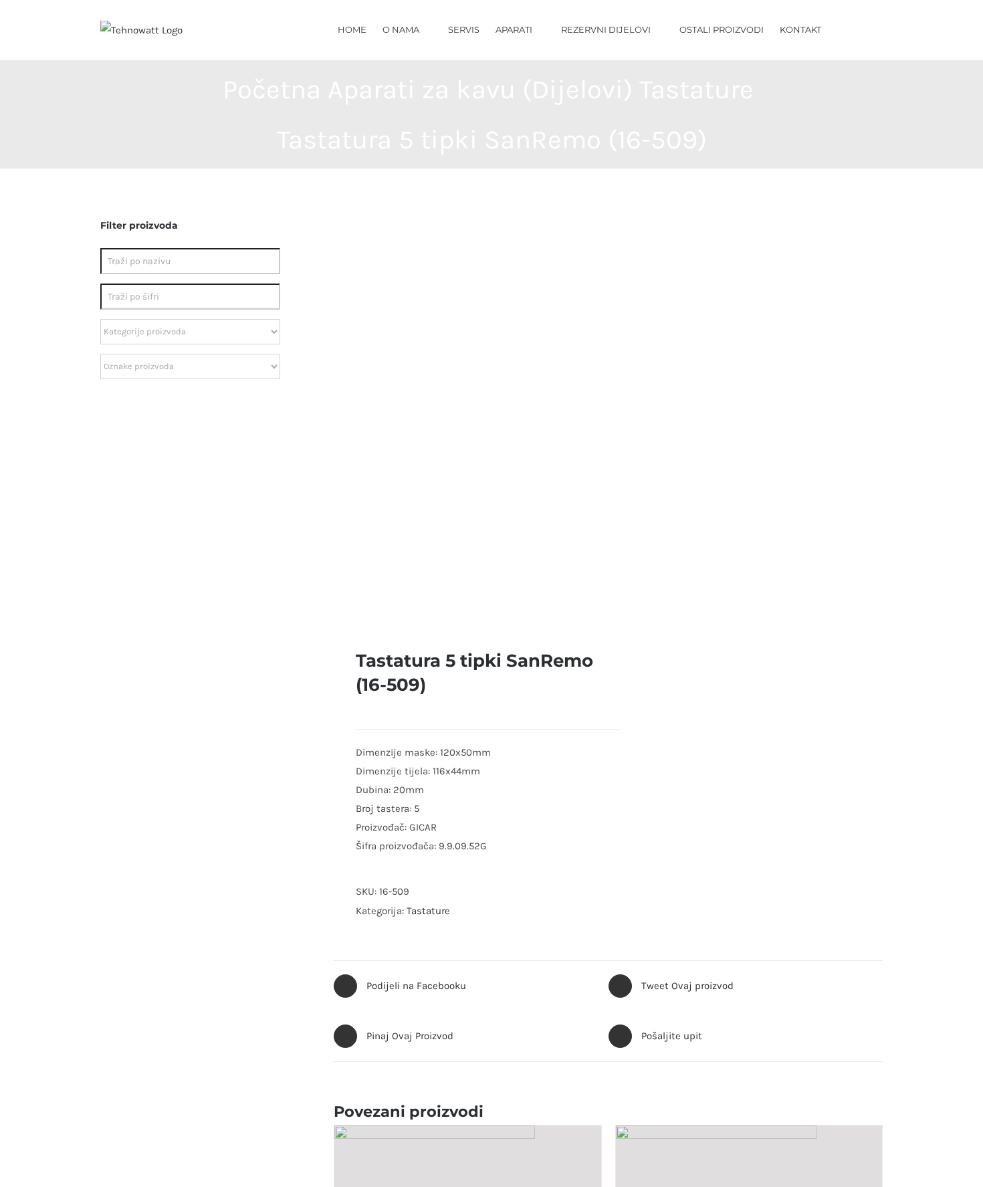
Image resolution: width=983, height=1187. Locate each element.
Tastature (428, 911)
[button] (863, 29)
